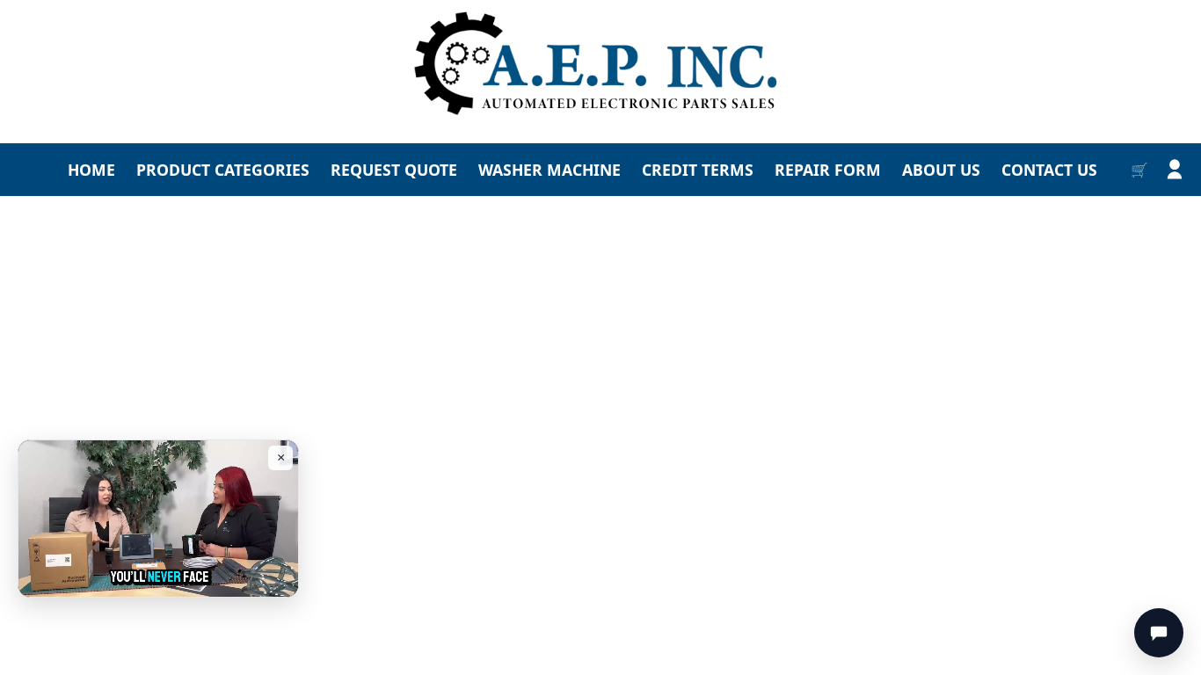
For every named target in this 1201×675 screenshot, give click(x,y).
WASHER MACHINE (549, 169)
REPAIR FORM (828, 169)
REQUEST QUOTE (394, 169)
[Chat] (1158, 632)
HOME (91, 169)
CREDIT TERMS (697, 169)
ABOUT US (941, 169)
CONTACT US (1049, 169)
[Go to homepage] (600, 64)
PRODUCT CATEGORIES (222, 169)
